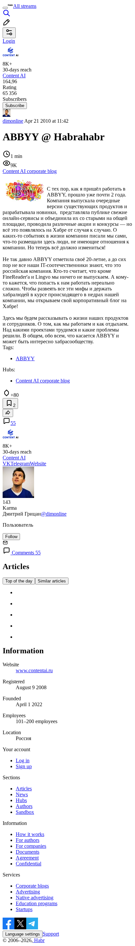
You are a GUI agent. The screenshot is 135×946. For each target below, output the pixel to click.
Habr (39, 940)
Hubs (21, 800)
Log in (22, 760)
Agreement (27, 858)
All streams (24, 6)
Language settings (22, 934)
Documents (27, 852)
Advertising (28, 891)
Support (51, 934)
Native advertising (34, 897)
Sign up (24, 766)
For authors (27, 840)
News (22, 794)
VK (6, 463)
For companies (31, 846)
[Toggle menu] (5, 8)
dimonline (13, 121)
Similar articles (52, 581)
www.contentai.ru (34, 670)
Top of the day (18, 581)
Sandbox (25, 812)
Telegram (20, 463)
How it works (30, 834)
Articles (24, 788)
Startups (24, 909)
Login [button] (9, 41)
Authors (24, 806)
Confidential (28, 863)
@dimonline (54, 514)
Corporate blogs (32, 886)
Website (38, 463)
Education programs (36, 903)
